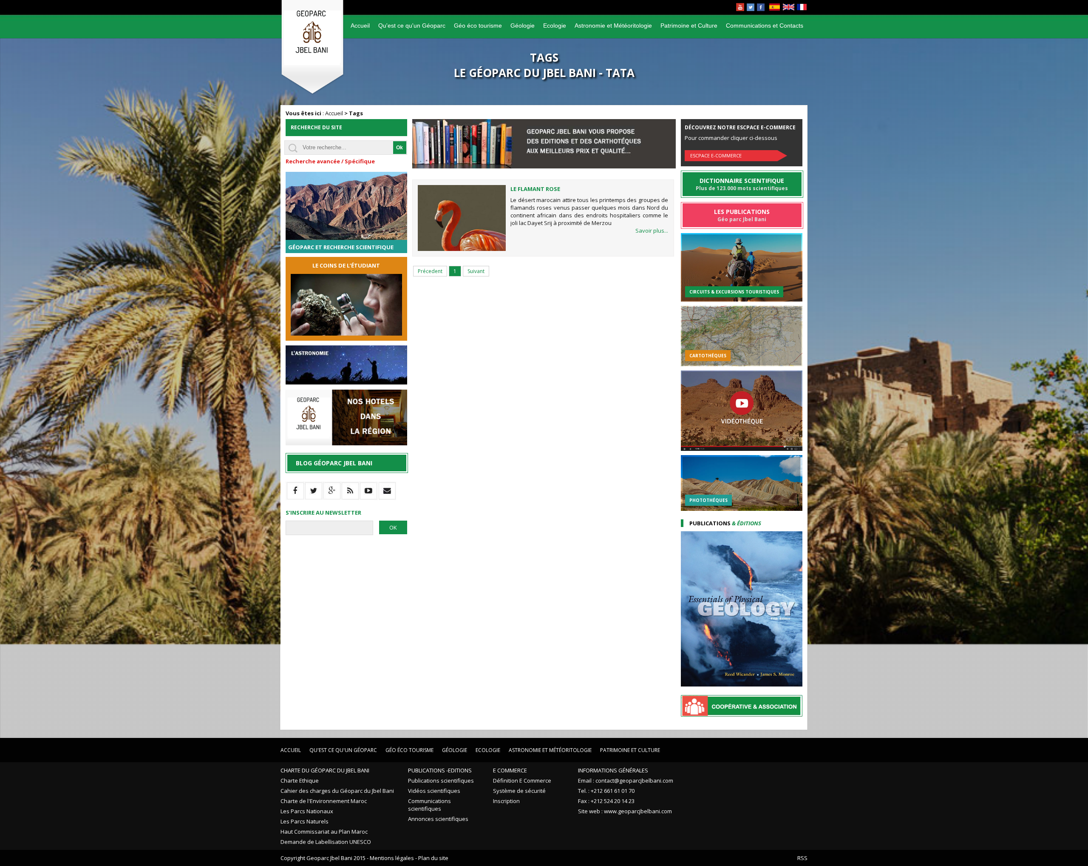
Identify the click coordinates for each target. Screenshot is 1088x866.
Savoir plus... (651, 230)
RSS (802, 858)
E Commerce (510, 770)
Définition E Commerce (522, 780)
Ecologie (554, 25)
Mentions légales (392, 858)
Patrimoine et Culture (688, 25)
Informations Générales (613, 770)
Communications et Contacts (764, 25)
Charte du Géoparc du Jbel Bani (324, 770)
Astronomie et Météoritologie (613, 25)
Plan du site (433, 858)
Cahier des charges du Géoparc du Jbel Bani (337, 791)
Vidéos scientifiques (434, 791)
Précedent (430, 271)
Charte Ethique (299, 780)
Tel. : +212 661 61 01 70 (606, 791)
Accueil (360, 25)
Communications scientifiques (429, 804)
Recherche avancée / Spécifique (330, 161)
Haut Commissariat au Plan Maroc (324, 831)
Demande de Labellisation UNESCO (325, 842)
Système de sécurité (519, 791)
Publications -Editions (440, 770)
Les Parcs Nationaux (306, 811)
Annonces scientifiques (438, 819)
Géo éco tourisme (478, 25)
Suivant (476, 271)
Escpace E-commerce (716, 155)
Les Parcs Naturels (304, 821)
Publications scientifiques (441, 780)
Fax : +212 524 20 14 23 (606, 801)
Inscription (506, 801)
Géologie (522, 25)
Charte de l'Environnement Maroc (323, 801)
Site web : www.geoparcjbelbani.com (625, 811)
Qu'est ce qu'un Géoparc (411, 25)
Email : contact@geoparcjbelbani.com (625, 780)
